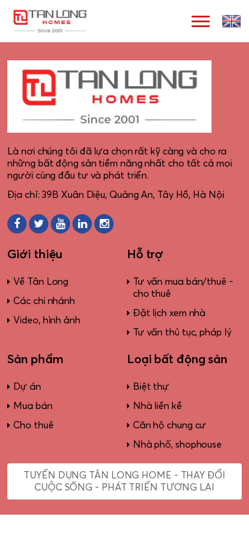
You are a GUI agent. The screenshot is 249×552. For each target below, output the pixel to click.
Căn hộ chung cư (170, 425)
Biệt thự (151, 387)
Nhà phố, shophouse (177, 444)
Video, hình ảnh (46, 320)
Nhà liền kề (157, 406)
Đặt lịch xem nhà (169, 313)
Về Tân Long (40, 282)
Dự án (27, 387)
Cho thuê (33, 425)
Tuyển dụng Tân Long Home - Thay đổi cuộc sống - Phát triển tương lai (124, 481)
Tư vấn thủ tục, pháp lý (182, 332)
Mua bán (32, 406)
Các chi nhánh (44, 301)
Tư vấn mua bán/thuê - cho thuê (183, 288)
